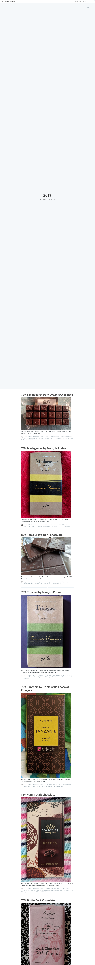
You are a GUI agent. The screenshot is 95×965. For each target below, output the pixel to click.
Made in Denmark (44, 582)
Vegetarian (26, 890)
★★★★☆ (36, 525)
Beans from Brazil (54, 436)
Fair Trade (36, 890)
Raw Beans (69, 436)
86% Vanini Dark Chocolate (38, 794)
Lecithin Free (53, 438)
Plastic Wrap (60, 438)
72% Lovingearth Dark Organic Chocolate (47, 395)
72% (61, 436)
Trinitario (65, 675)
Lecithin (42, 526)
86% (58, 888)
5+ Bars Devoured (65, 677)
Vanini (61, 888)
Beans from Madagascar (55, 525)
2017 (22, 440)
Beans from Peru (51, 888)
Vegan (25, 438)
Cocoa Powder (57, 890)
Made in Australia (44, 436)
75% (63, 525)
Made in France (44, 525)
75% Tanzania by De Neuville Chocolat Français (45, 688)
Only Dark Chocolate (8, 1)
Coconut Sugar (31, 438)
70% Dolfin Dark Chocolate (38, 900)
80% (51, 582)
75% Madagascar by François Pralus (43, 448)
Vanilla (25, 786)
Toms (54, 582)
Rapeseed (26, 583)
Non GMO (42, 890)
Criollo (64, 436)
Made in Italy (43, 888)
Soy (39, 526)
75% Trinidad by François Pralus (41, 592)
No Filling (41, 438)
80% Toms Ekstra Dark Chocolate (42, 535)
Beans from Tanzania (54, 784)
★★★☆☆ (36, 582)
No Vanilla (47, 438)
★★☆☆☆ (36, 436)
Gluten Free (66, 888)
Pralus (70, 525)
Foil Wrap (47, 526)
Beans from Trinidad (54, 675)
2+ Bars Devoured (55, 677)
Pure (37, 438)
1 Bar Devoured (68, 438)
